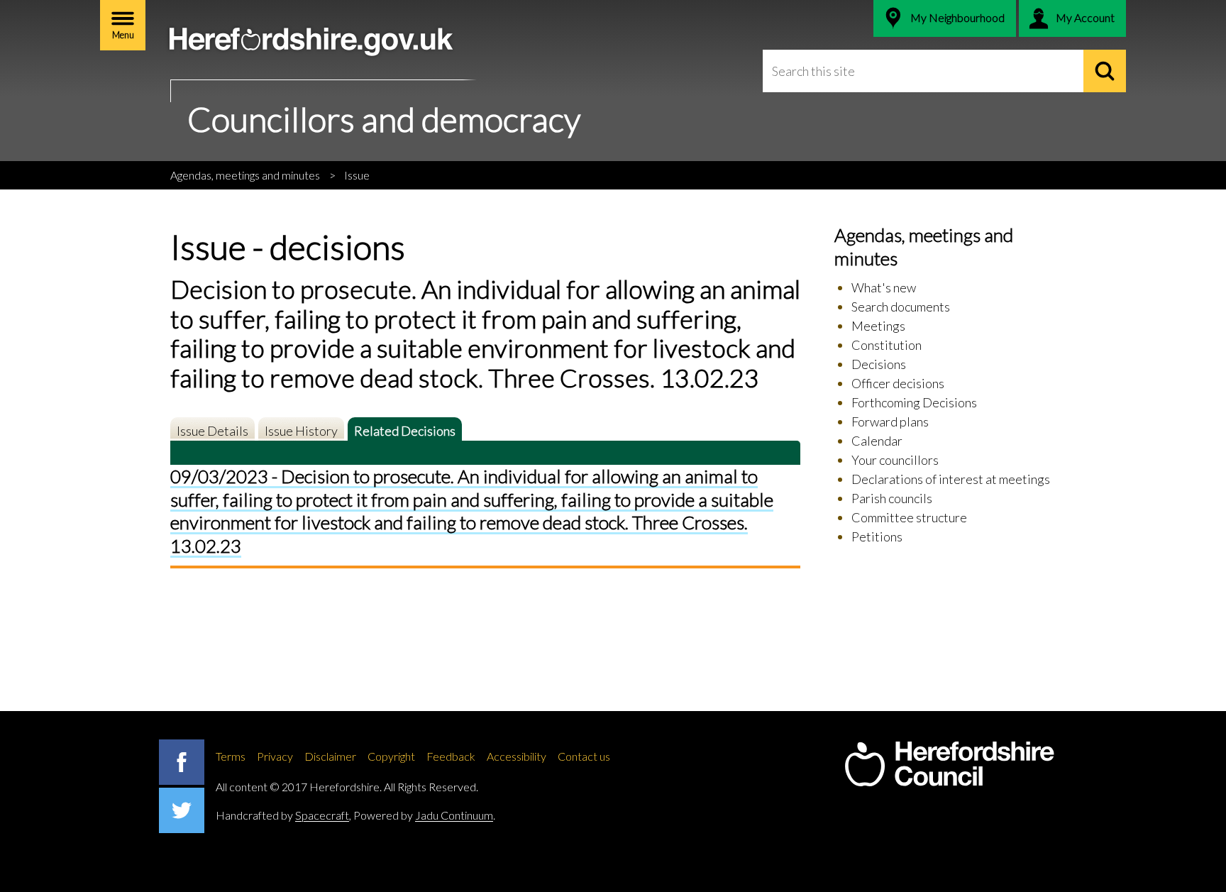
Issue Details (212, 431)
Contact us (584, 756)
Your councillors (895, 460)
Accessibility (516, 756)
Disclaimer (330, 756)
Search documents (900, 306)
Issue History (301, 431)
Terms (230, 756)
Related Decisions (404, 431)
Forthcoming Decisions (914, 402)
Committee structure (909, 517)
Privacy (275, 756)
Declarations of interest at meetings (950, 479)
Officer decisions (897, 383)
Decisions (878, 364)
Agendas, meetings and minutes (245, 175)
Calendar (876, 440)
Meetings (878, 326)
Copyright (391, 756)
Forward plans (890, 421)
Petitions (876, 536)
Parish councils (891, 498)
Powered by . (424, 815)
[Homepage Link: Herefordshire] (949, 764)
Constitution (886, 345)
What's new (883, 287)
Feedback (450, 756)
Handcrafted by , (283, 815)
